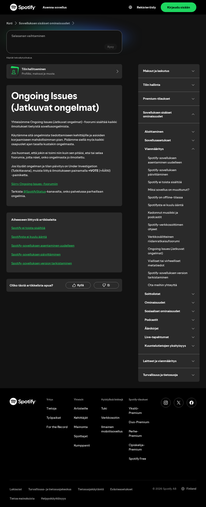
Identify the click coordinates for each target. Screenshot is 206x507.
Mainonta (81, 427)
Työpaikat (53, 417)
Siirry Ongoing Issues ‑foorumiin (34, 184)
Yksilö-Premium (135, 410)
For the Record (57, 427)
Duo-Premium (139, 422)
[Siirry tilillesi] (116, 71)
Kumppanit (82, 445)
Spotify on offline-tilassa (165, 197)
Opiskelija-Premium (137, 447)
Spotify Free (137, 458)
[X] (178, 402)
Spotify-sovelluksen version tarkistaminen (41, 263)
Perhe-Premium (135, 433)
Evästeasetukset (121, 489)
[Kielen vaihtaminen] (130, 7)
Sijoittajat (81, 436)
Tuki (104, 408)
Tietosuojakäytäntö (91, 489)
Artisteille (81, 408)
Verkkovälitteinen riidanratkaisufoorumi (164, 238)
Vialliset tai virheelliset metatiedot (164, 263)
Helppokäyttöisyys (53, 499)
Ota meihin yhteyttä (162, 285)
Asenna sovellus (55, 7)
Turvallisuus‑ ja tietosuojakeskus (49, 489)
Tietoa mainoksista (22, 499)
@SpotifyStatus (34, 191)
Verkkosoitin (110, 417)
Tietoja (51, 408)
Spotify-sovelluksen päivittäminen (36, 254)
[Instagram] (166, 402)
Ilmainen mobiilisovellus (112, 429)
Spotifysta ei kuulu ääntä (29, 236)
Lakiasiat (16, 489)
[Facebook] (191, 402)
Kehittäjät (81, 417)
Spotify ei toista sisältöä (28, 228)
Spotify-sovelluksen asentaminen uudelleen (42, 245)
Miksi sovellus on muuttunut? (168, 189)
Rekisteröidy (146, 7)
